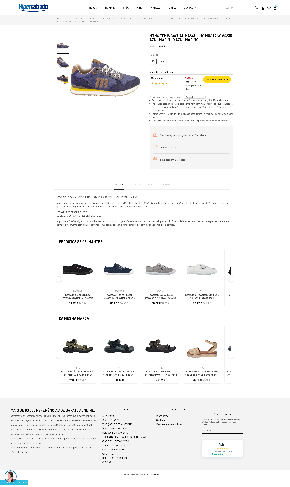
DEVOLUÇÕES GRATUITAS (114, 428)
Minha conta (162, 415)
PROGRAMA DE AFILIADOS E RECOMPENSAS (124, 437)
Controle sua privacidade (14, 482)
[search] (256, 8)
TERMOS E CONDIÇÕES (113, 445)
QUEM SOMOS (108, 415)
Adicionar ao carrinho (217, 79)
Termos (163, 474)
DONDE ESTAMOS (110, 420)
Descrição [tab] (119, 184)
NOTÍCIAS (106, 462)
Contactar (161, 420)
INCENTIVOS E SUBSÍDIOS (115, 458)
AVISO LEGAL (108, 453)
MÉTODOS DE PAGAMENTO (115, 432)
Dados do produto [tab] (143, 184)
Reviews (165, 184)
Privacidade (154, 474)
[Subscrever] (241, 430)
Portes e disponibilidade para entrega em (166, 97)
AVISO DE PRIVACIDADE (113, 449)
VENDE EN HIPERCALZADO (115, 441)
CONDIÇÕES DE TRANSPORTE (117, 424)
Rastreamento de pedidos (169, 424)
